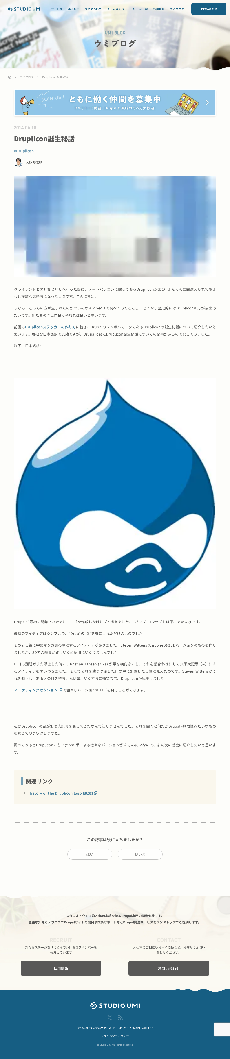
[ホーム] (9, 77)
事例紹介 (73, 9)
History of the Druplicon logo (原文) (61, 793)
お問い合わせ (209, 9)
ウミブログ (177, 9)
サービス (56, 9)
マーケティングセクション (36, 690)
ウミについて (93, 9)
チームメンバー (117, 9)
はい (89, 854)
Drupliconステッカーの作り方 (50, 326)
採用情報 (159, 9)
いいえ (140, 854)
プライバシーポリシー (115, 1035)
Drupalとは (140, 9)
